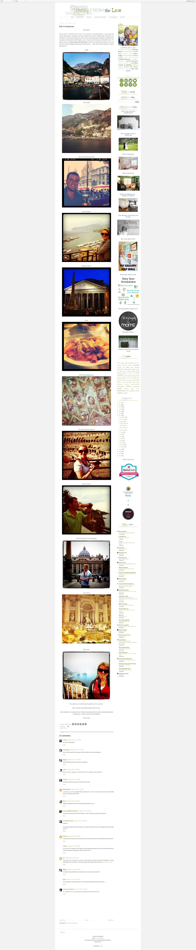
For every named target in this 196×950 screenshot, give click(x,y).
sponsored (121, 391)
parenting (127, 384)
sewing (137, 388)
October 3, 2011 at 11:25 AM (74, 740)
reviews (126, 388)
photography (120, 386)
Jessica (65, 740)
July (121, 434)
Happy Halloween (124, 423)
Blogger (101, 946)
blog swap (133, 375)
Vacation (65, 728)
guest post (120, 380)
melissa (65, 846)
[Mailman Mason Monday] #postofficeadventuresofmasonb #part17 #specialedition (128, 642)
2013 (120, 411)
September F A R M (123, 596)
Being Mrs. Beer (123, 552)
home (124, 380)
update (119, 393)
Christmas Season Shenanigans (126, 605)
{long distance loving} (107, 862)
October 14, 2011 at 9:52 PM (80, 889)
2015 (120, 407)
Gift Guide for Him (123, 549)
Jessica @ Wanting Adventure (70, 811)
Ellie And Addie (122, 531)
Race (121, 371)
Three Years (121, 553)
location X (119, 382)
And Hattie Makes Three (125, 668)
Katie (64, 879)
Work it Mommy (123, 557)
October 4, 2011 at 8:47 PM (73, 846)
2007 (120, 455)
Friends (124, 365)
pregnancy (136, 386)
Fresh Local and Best (68, 889)
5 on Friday (120, 363)
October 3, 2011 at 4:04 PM (73, 769)
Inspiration (119, 367)
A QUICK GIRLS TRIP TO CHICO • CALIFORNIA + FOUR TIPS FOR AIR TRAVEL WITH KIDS (128, 599)
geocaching (129, 378)
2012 (120, 413)
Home (86, 920)
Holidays (136, 365)
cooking (134, 377)
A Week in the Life (122, 636)
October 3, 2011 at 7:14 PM (76, 789)
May (121, 438)
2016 (120, 405)
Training (137, 373)
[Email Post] (68, 726)
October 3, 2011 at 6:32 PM (73, 779)
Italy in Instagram (124, 427)
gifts (133, 378)
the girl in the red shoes (125, 635)
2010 (120, 449)
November (122, 419)
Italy (124, 367)
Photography (113, 17)
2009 (120, 451)
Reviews (122, 17)
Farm (138, 363)
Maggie (65, 759)
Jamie (64, 769)
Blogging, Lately (122, 631)
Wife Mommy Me (123, 603)
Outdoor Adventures (100, 17)
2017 (120, 402)
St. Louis (129, 373)
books (137, 375)
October (122, 421)
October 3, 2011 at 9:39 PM (84, 811)
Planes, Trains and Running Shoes (127, 572)
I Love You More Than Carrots (126, 583)
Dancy (64, 801)
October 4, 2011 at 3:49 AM (80, 820)
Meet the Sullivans (123, 567)
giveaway (137, 378)
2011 (120, 415)
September (123, 430)
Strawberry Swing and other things (127, 663)
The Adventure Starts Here (125, 658)
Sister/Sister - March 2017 (124, 665)
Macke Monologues (124, 590)
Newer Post (62, 920)
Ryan (124, 371)
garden (124, 378)
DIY (135, 363)
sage (132, 388)
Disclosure (62, 932)
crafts (138, 377)
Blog (72, 17)
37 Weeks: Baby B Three (124, 621)
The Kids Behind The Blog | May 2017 (127, 660)
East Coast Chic (122, 578)
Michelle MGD (66, 789)
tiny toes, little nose (123, 608)
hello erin (121, 615)
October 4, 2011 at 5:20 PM (73, 836)
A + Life (120, 541)
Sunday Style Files (123, 580)
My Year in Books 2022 (124, 558)
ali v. (64, 857)
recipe (119, 389)
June (121, 436)
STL (126, 371)
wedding (125, 393)
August (122, 432)
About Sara (80, 17)
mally (129, 382)
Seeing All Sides (123, 630)
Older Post (110, 920)
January (122, 446)
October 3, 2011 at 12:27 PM (74, 759)
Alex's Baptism (123, 425)
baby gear (127, 375)
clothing (129, 377)
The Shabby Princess (68, 820)
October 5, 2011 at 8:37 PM (72, 857)
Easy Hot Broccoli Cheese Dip (125, 669)
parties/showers (135, 384)
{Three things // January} (124, 648)
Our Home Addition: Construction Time (127, 626)
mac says (125, 382)
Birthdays (131, 363)
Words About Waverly (124, 620)
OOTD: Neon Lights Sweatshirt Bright (127, 563)
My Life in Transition (124, 625)
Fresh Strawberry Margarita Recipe (126, 532)
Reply (64, 744)
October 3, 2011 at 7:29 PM (72, 801)
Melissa (65, 836)
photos (128, 386)
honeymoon (129, 380)
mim (133, 382)
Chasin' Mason (122, 639)
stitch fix (128, 391)
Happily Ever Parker (124, 673)
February (122, 444)
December (122, 417)
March (121, 442)
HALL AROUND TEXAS (124, 647)
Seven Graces (122, 562)
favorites (119, 379)
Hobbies (130, 365)
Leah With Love (122, 536)
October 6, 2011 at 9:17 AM (73, 869)
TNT (133, 373)
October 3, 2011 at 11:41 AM (76, 749)
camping (119, 377)
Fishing (119, 365)
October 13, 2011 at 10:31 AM (73, 879)
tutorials (137, 391)
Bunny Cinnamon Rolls (124, 537)
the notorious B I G (123, 616)
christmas (124, 377)
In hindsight (121, 674)
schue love (121, 547)
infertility (135, 380)
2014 (120, 409)
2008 (120, 453)
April (121, 440)
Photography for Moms (130, 369)
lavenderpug (66, 749)
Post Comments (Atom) (71, 923)
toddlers (132, 391)
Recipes (89, 17)
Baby (126, 363)
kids (138, 380)
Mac (127, 367)
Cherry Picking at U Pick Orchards (126, 568)
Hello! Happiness (123, 652)
